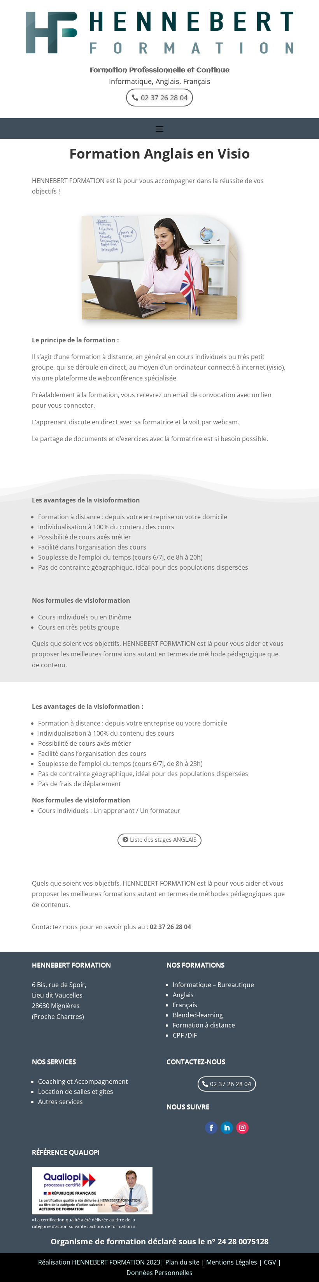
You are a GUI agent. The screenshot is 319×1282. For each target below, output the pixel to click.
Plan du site (182, 1262)
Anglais (183, 995)
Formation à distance (204, 1025)
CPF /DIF (185, 1035)
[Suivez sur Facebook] (211, 1128)
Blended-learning (198, 1015)
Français (185, 1005)
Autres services (60, 1101)
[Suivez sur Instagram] (242, 1128)
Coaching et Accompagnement (83, 1081)
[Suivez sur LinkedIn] (227, 1128)
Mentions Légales (231, 1262)
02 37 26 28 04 (164, 97)
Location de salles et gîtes (75, 1091)
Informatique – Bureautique (213, 984)
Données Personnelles (159, 1272)
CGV (270, 1262)
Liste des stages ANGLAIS (163, 839)
